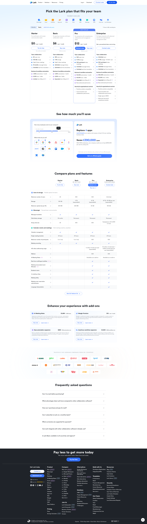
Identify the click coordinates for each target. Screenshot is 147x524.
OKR (48, 502)
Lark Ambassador (66, 505)
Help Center (110, 474)
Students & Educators (82, 503)
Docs (48, 474)
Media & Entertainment (99, 489)
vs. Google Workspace (67, 471)
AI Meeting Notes (51, 478)
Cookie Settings (111, 498)
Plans (48, 511)
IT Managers (80, 505)
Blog (108, 469)
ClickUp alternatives (82, 483)
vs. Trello (64, 489)
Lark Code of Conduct (112, 494)
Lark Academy (110, 476)
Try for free (73, 459)
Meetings (49, 476)
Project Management (82, 495)
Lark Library (110, 478)
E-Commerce (96, 478)
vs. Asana (64, 482)
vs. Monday (65, 478)
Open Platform (51, 504)
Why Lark (64, 469)
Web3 (94, 513)
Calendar (49, 491)
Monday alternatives (82, 481)
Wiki (48, 495)
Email (48, 480)
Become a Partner (66, 509)
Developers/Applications (99, 469)
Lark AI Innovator (66, 507)
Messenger (50, 471)
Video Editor (93, 521)
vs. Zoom (64, 495)
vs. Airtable (65, 487)
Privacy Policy (110, 487)
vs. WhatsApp (65, 485)
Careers (64, 514)
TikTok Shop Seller (85, 521)
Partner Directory (66, 511)
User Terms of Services (113, 491)
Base (48, 469)
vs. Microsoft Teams (67, 474)
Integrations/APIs (97, 471)
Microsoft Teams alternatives (81, 473)
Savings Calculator (52, 513)
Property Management (98, 483)
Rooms (49, 485)
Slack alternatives (81, 476)
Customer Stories (111, 471)
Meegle (49, 498)
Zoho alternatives (81, 479)
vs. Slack (64, 476)
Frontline (95, 500)
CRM (78, 492)
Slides (48, 489)
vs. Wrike (64, 491)
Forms (48, 500)
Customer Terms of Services (114, 489)
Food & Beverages (97, 507)
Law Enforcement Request (113, 500)
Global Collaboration (98, 498)
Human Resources (81, 497)
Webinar (49, 487)
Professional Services (98, 511)
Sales (78, 499)
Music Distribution (101, 521)
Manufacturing (96, 485)
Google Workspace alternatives (82, 470)
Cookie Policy (110, 496)
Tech (94, 502)
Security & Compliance (113, 485)
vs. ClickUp (65, 480)
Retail (94, 480)
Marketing (79, 501)
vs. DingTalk (65, 493)
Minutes (49, 483)
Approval (49, 493)
